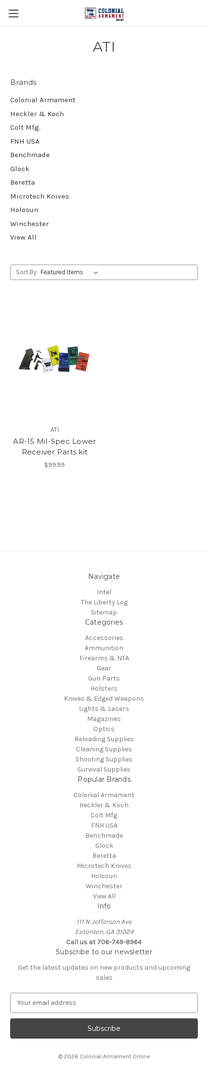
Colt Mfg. (25, 127)
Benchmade (30, 154)
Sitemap (104, 612)
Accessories (104, 638)
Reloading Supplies (104, 739)
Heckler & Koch (37, 113)
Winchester (29, 223)
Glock (20, 168)
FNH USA (25, 141)
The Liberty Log (104, 602)
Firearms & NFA (104, 658)
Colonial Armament (42, 99)
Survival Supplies (104, 769)
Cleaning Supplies (104, 749)
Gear (104, 668)
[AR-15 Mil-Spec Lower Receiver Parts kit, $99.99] (55, 361)
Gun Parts (104, 678)
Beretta (22, 182)
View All (23, 237)
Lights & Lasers (104, 709)
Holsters (104, 688)
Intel (104, 592)
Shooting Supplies (104, 759)
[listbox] (71, 272)
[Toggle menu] (13, 13)
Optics (104, 729)
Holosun (24, 209)
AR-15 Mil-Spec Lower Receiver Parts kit (54, 447)
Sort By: (27, 272)
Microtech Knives (39, 196)
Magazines (104, 719)
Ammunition (104, 648)
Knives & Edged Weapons (104, 698)
